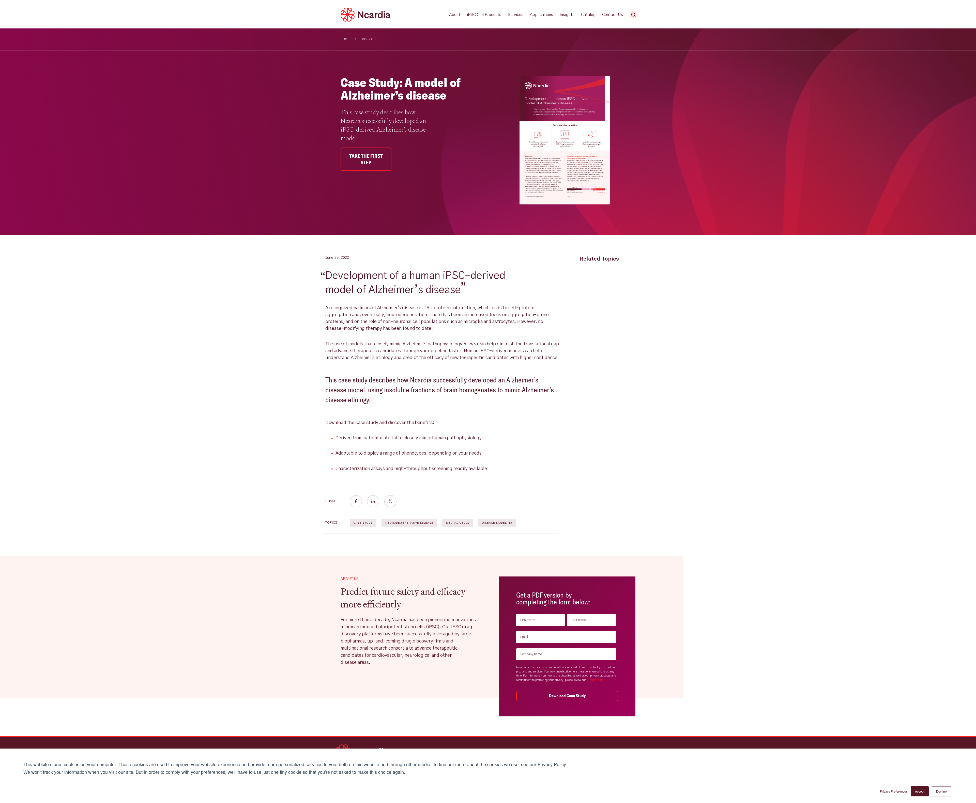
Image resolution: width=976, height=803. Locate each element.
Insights (368, 39)
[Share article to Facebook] (356, 501)
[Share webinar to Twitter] (390, 501)
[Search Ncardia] (633, 15)
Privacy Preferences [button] (894, 791)
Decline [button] (941, 791)
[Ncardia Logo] (365, 20)
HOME (345, 39)
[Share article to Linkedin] (373, 501)
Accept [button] (919, 791)
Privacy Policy (595, 680)
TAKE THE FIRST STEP (366, 159)
